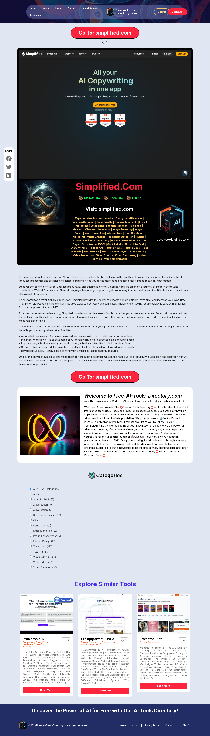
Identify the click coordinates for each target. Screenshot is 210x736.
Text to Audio (113, 247)
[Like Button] (103, 42)
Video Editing (138, 251)
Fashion (111, 225)
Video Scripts (104, 255)
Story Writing (79, 247)
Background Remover (129, 218)
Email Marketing (45, 530)
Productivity (101, 240)
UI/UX (124, 251)
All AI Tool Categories (46, 489)
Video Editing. (44, 562)
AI (36, 494)
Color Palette (104, 222)
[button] (162, 11)
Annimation (90, 218)
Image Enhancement (47, 536)
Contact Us (170, 725)
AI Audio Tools (43, 499)
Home (32, 8)
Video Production (83, 255)
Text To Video (110, 251)
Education (42, 525)
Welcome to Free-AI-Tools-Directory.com (133, 396)
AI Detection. (42, 510)
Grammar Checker (84, 229)
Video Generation (45, 567)
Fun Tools (135, 225)
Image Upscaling (95, 233)
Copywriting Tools (126, 222)
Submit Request (90, 8)
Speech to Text (134, 244)
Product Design (82, 240)
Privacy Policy (152, 725)
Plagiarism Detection (120, 236)
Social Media (115, 244)
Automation (106, 218)
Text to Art (96, 247)
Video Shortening (125, 255)
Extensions (97, 225)
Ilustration (104, 229)
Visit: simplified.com (109, 209)
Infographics (114, 233)
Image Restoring (123, 229)
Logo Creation (133, 233)
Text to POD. (91, 251)
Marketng (79, 236)
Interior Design (44, 541)
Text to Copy (132, 247)
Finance (123, 225)
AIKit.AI (186, 725)
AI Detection (42, 504)
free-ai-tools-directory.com (126, 11)
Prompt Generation (123, 240)
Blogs (58, 8)
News (45, 8)
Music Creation (96, 236)
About (71, 8)
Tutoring (40, 551)
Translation (43, 546)
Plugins (139, 236)
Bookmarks (36, 15)
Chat (37, 520)
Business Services (83, 222)
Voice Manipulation (116, 258)
